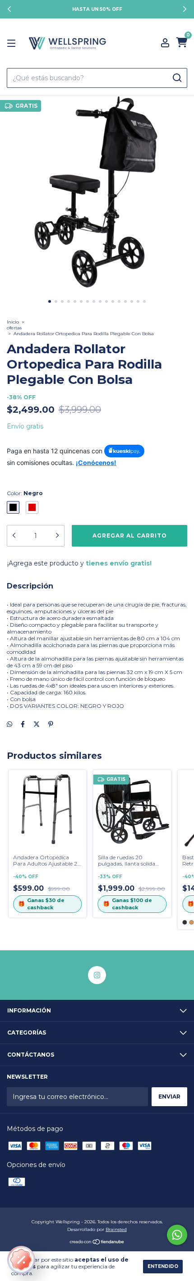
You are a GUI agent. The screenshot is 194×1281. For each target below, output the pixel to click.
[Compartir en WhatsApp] (9, 724)
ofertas (14, 328)
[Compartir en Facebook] (23, 724)
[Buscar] (176, 78)
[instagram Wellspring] (97, 975)
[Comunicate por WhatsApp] (177, 1235)
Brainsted (116, 1229)
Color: (25, 493)
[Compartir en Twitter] (36, 724)
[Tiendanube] (97, 1243)
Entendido (163, 1266)
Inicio (13, 322)
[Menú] (13, 43)
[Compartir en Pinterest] (50, 724)
